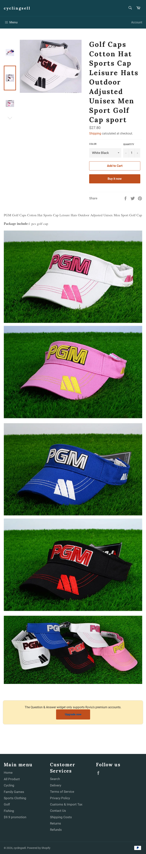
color (93, 144)
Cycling (9, 785)
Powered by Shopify (38, 847)
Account (136, 22)
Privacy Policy (60, 798)
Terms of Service (62, 792)
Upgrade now (73, 714)
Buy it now (115, 179)
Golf (7, 804)
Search (55, 779)
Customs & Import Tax (66, 804)
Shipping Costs (61, 817)
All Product (12, 779)
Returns (55, 823)
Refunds (56, 830)
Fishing (9, 811)
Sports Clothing (15, 798)
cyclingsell (17, 8)
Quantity (128, 144)
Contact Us (58, 811)
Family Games (14, 792)
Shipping (95, 133)
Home (8, 772)
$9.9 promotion (15, 817)
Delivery (55, 785)
